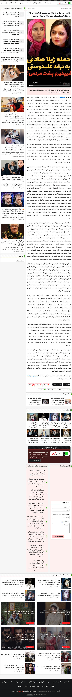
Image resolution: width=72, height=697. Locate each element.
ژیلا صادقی (67, 384)
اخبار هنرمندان (37, 3)
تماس (25, 686)
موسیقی (23, 682)
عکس (11, 682)
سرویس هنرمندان (32, 376)
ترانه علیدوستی (57, 384)
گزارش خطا (51, 390)
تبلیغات (32, 686)
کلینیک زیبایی (20, 260)
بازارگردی (4, 682)
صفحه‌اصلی (47, 3)
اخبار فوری (45, 686)
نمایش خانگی (13, 3)
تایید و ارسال (59, 536)
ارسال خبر (41, 390)
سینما (28, 3)
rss (38, 686)
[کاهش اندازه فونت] (28, 16)
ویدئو (17, 682)
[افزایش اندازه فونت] (28, 12)
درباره (19, 686)
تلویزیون (22, 3)
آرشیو (52, 686)
